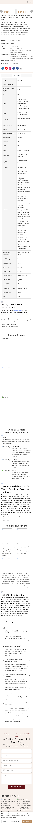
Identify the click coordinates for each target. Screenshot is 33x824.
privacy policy (12, 817)
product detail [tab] (16, 75)
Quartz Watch (18, 310)
